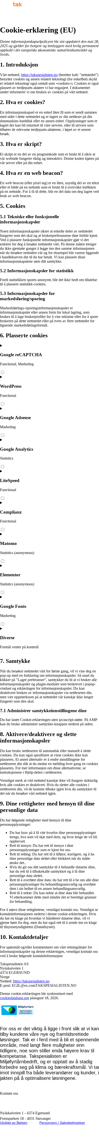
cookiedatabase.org (14, 998)
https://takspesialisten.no (39, 75)
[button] (68, 16)
